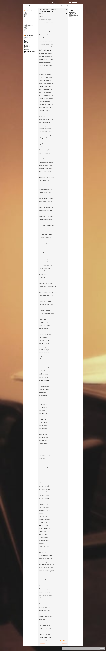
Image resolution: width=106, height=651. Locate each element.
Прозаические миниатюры (27, 30)
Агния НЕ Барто (27, 46)
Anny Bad (26, 41)
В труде (25, 14)
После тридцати (26, 23)
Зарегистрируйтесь (27, 52)
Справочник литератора (72, 12)
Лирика (25, 5)
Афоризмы (70, 16)
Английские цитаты (72, 14)
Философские (26, 17)
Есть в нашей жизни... (27, 16)
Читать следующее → (63, 640)
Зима (25, 15)
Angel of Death (27, 45)
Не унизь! (25, 27)
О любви (25, 28)
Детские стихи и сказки (52, 5)
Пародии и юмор (38, 5)
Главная (40, 9)
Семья (45, 5)
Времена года (31, 5)
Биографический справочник (73, 15)
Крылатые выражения (72, 13)
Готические (25, 13)
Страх (25, 12)
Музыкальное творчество (77, 5)
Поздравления (68, 5)
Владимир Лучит (27, 37)
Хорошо (102, 648)
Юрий (42, 13)
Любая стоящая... (27, 29)
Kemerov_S (27, 40)
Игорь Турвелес (27, 42)
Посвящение (61, 5)
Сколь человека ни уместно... (28, 25)
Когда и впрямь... (26, 31)
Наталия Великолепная (29, 47)
